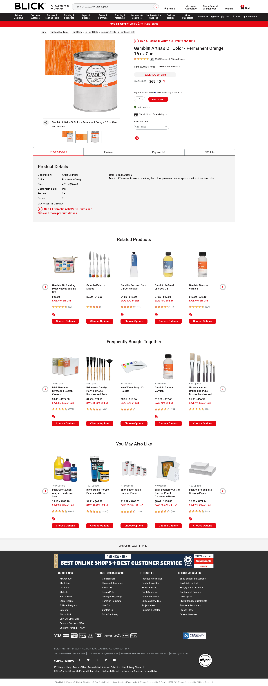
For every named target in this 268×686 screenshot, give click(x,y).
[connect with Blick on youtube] (114, 662)
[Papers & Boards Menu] (86, 20)
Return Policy (108, 592)
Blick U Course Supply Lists (193, 601)
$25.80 (56, 296)
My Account (66, 578)
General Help (108, 578)
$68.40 (155, 81)
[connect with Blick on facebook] (80, 662)
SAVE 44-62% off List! (97, 403)
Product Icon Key (150, 583)
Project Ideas (148, 605)
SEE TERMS (151, 23)
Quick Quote (186, 596)
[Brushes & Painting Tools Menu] (52, 20)
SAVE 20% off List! (130, 403)
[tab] (58, 151)
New (216, 16)
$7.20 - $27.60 (163, 296)
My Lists (64, 592)
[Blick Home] (30, 6)
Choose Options (65, 321)
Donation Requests (111, 601)
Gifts (226, 16)
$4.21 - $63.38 (94, 501)
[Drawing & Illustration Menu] (69, 20)
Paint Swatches (150, 592)
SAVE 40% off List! (155, 74)
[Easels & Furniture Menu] (103, 20)
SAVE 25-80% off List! (63, 403)
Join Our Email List (69, 618)
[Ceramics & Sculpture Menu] (137, 20)
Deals (238, 16)
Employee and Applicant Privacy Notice (139, 671)
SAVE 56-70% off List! (132, 505)
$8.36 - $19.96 (129, 399)
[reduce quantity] (137, 99)
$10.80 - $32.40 (197, 296)
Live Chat (106, 605)
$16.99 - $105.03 (130, 501)
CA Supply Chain (110, 671)
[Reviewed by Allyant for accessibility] (205, 660)
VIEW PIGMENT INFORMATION (50, 204)
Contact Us (107, 610)
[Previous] (45, 287)
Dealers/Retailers (188, 614)
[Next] (223, 287)
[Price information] (137, 138)
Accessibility (94, 667)
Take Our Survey (110, 614)
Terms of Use (79, 667)
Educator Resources (190, 605)
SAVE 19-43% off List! (200, 403)
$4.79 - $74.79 (94, 399)
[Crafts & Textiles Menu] (171, 20)
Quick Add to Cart (189, 583)
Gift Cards (65, 587)
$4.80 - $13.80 (129, 296)
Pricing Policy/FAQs (112, 596)
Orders (229, 8)
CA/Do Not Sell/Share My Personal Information (77, 671)
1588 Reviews (162, 59)
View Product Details (169, 66)
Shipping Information (112, 583)
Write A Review (178, 59)
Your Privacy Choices (132, 667)
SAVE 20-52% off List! (63, 505)
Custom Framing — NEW (72, 627)
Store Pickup (66, 601)
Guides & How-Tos (151, 601)
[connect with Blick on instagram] (97, 662)
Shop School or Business (193, 578)
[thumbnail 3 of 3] (95, 137)
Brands (201, 16)
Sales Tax (107, 587)
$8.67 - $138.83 (163, 501)
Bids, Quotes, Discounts (192, 587)
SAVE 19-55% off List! (200, 505)
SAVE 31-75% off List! (97, 505)
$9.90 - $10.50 (94, 296)
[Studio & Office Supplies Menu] (154, 20)
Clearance (251, 16)
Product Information (152, 578)
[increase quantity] (143, 99)
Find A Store (66, 596)
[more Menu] (187, 20)
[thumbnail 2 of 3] (81, 137)
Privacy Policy (62, 667)
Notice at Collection (111, 667)
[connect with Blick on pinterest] (106, 662)
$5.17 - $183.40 (60, 501)
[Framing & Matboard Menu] (120, 20)
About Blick (65, 614)
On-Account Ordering (190, 592)
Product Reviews (150, 596)
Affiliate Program (68, 605)
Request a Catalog (151, 610)
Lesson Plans (187, 610)
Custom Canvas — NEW (72, 623)
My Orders (65, 583)
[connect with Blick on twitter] (88, 662)
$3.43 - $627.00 (60, 399)
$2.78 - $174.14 (197, 501)
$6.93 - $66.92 (197, 399)
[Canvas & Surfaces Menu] (35, 20)
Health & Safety (150, 587)
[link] (57, 8)
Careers (64, 610)
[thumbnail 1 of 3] (68, 137)
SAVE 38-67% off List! (166, 505)
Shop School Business (210, 7)
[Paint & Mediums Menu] (18, 20)
